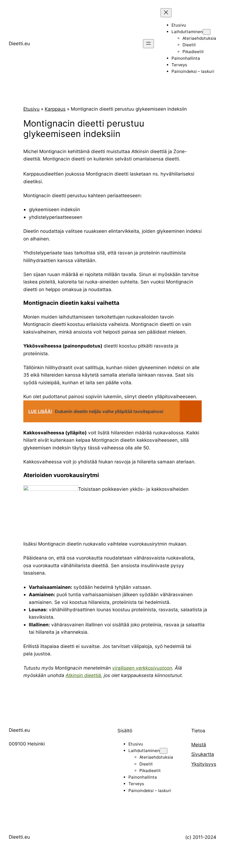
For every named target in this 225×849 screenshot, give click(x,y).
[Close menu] (166, 12)
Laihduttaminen (187, 31)
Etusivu (31, 109)
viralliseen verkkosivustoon (142, 668)
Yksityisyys (203, 764)
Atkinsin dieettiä (83, 675)
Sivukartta (202, 754)
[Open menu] (148, 43)
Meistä (198, 744)
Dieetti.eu (19, 43)
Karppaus (55, 109)
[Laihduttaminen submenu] (206, 32)
